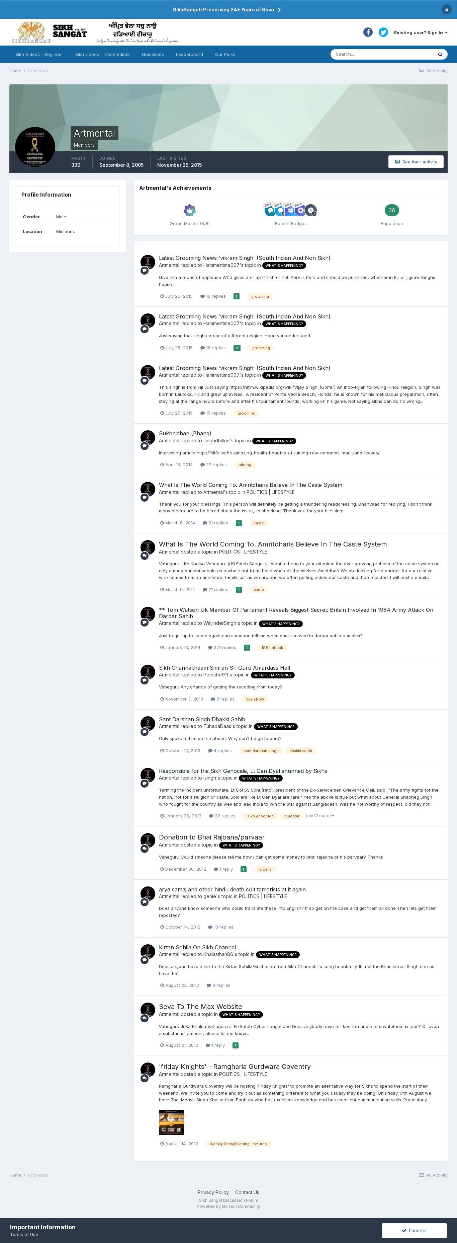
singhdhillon (216, 440)
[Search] (440, 54)
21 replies (217, 522)
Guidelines (153, 54)
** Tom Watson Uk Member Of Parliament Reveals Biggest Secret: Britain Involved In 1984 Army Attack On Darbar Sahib (296, 612)
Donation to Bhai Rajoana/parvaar (212, 837)
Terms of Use (24, 1234)
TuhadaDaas (217, 726)
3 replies (225, 699)
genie (209, 896)
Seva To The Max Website (200, 1007)
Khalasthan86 (218, 954)
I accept (416, 1230)
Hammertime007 (221, 265)
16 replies (215, 296)
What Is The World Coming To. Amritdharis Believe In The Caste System (250, 485)
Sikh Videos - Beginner (39, 54)
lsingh (209, 778)
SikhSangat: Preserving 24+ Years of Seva (223, 9)
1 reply (225, 869)
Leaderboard (189, 54)
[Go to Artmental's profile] (148, 262)
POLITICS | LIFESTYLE (271, 492)
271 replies (224, 647)
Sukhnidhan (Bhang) (185, 433)
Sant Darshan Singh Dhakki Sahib (202, 719)
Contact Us (247, 1192)
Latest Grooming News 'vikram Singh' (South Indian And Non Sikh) (245, 257)
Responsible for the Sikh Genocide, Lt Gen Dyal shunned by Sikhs (243, 770)
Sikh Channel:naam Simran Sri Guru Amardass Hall (224, 667)
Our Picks (225, 54)
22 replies (216, 464)
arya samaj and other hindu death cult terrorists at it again (232, 889)
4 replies (222, 750)
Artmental (169, 265)
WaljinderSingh (219, 623)
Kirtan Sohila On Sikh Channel (197, 947)
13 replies (223, 927)
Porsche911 (215, 674)
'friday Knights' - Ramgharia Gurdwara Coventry (235, 1067)
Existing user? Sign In (419, 32)
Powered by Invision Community (228, 1206)
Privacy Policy (213, 1192)
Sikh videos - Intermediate (102, 54)
